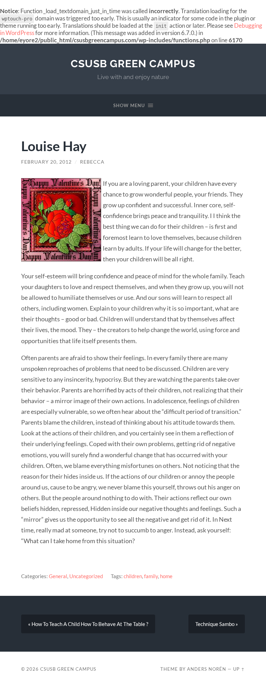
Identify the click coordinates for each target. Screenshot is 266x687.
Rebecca (92, 162)
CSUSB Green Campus (133, 64)
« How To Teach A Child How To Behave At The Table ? (88, 624)
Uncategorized (86, 576)
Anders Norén (206, 669)
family (151, 576)
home (166, 576)
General (58, 576)
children (133, 576)
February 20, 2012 (46, 162)
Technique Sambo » (216, 624)
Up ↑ (239, 669)
